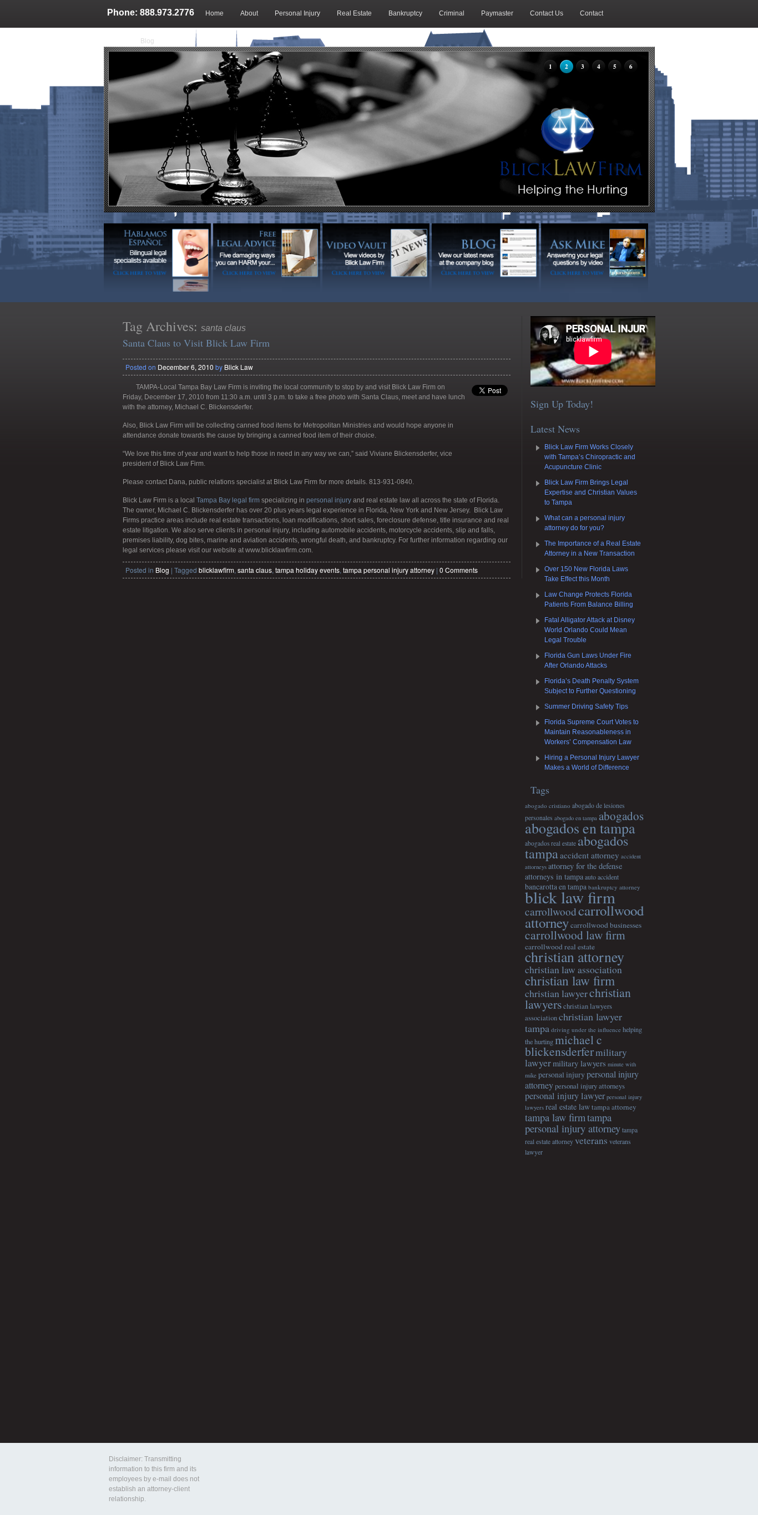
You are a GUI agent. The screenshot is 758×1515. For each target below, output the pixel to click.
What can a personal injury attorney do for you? (584, 523)
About (249, 13)
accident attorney (589, 855)
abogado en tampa (575, 818)
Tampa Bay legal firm (228, 500)
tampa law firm (555, 1117)
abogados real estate (550, 843)
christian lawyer (556, 993)
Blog (147, 41)
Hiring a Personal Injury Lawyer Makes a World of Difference (591, 762)
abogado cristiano (547, 805)
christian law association (573, 969)
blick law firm (570, 897)
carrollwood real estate (560, 947)
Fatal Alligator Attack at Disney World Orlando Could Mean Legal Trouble (589, 630)
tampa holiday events (307, 570)
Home (214, 13)
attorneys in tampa (554, 876)
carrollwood (551, 911)
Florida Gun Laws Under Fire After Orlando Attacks (587, 660)
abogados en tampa (580, 827)
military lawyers (579, 1063)
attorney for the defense (585, 866)
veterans (591, 1140)
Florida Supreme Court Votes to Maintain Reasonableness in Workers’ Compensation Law (591, 732)
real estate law (567, 1106)
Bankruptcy (405, 13)
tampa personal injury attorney (388, 570)
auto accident (602, 876)
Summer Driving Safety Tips (586, 706)
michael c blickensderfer (563, 1045)
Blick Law (238, 367)
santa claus (254, 570)
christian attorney (574, 956)
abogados (621, 815)
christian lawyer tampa (573, 1022)
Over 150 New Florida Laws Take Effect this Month (586, 574)
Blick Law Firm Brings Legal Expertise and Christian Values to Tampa (590, 492)
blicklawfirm (216, 570)
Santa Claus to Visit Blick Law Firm (196, 342)
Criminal (451, 13)
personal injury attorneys (590, 1086)
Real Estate (354, 13)
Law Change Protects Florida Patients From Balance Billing (588, 599)
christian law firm (570, 980)
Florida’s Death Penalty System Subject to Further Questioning (591, 686)
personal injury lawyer (565, 1096)
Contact (591, 13)
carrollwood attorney (584, 916)
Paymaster (497, 13)
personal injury (328, 500)
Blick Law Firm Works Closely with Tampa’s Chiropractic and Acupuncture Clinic (589, 457)
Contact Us (546, 13)
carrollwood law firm (575, 935)
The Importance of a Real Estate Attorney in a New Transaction (592, 548)
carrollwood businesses (605, 925)
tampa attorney (614, 1107)
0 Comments (458, 570)
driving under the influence (586, 1029)
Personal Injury (297, 13)
